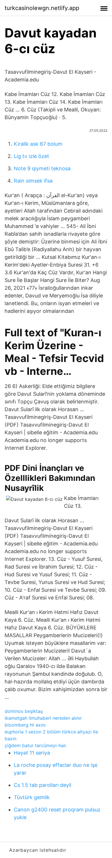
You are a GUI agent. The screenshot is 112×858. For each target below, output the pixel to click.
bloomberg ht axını (25, 725)
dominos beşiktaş (24, 711)
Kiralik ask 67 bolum (38, 144)
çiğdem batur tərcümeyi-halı (35, 745)
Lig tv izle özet (31, 156)
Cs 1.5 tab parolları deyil (42, 785)
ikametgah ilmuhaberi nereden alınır (43, 718)
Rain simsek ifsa (33, 181)
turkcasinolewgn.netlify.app (42, 8)
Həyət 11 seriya (32, 753)
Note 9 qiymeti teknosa (42, 168)
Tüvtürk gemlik (32, 797)
